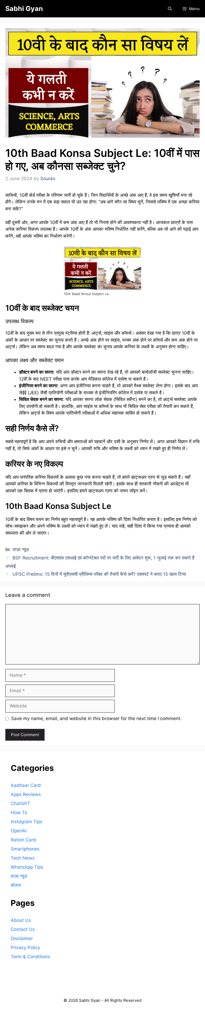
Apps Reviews (26, 794)
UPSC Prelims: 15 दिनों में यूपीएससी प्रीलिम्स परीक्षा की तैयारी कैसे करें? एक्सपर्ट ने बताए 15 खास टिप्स (99, 574)
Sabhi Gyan (24, 9)
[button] (170, 8)
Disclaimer (22, 938)
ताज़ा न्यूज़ (21, 549)
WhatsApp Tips (27, 867)
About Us (21, 920)
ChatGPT (20, 803)
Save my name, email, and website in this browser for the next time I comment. (96, 718)
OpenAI (18, 830)
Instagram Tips (26, 821)
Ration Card (23, 839)
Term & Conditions (30, 956)
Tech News (23, 858)
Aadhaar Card (26, 785)
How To (19, 812)
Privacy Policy (25, 947)
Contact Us (23, 929)
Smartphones (25, 849)
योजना (16, 885)
